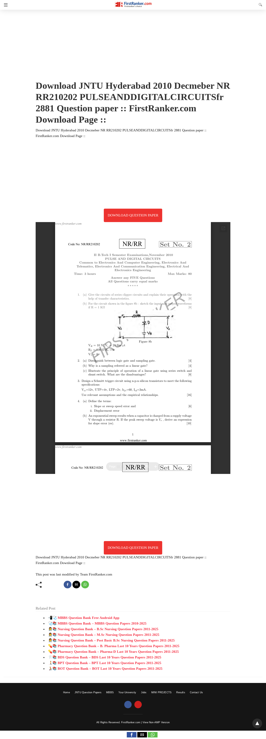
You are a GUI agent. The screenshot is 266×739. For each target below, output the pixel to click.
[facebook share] (67, 584)
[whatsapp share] (85, 584)
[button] (132, 734)
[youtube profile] (138, 704)
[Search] (259, 4)
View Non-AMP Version (156, 722)
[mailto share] (76, 584)
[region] (133, 44)
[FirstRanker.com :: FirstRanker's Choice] (133, 2)
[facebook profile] (128, 704)
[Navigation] (5, 5)
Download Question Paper (133, 215)
